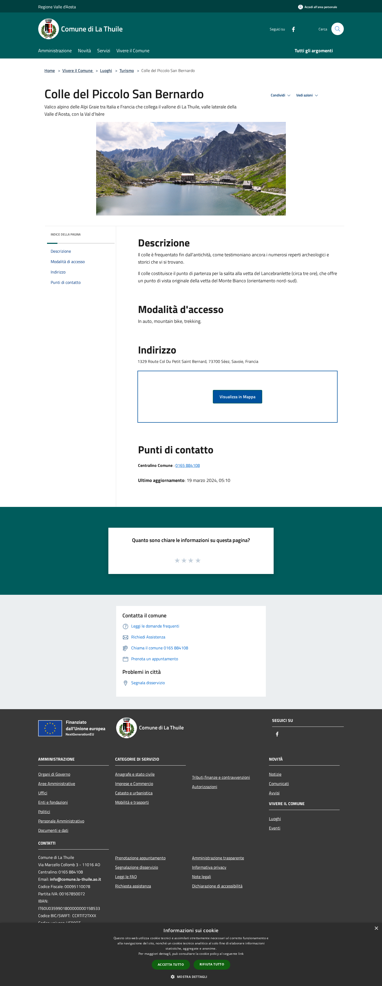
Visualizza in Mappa (237, 397)
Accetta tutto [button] (171, 964)
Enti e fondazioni (53, 802)
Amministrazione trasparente (218, 858)
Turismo (127, 70)
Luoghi (106, 70)
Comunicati (279, 783)
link (240, 953)
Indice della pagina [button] (66, 234)
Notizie (275, 774)
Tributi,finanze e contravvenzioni (221, 777)
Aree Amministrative (56, 783)
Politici (44, 811)
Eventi (274, 828)
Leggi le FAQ (126, 876)
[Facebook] (291, 28)
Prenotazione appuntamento (140, 858)
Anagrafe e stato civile (135, 774)
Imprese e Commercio (134, 783)
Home (49, 70)
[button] (191, 977)
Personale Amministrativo (61, 821)
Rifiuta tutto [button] (212, 964)
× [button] (376, 928)
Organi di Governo (54, 774)
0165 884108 (187, 465)
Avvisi (274, 793)
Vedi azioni (304, 95)
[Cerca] (337, 29)
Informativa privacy (209, 867)
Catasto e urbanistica (134, 793)
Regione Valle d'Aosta (57, 7)
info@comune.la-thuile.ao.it (75, 879)
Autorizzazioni (204, 786)
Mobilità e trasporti (132, 802)
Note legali (201, 876)
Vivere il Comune (78, 70)
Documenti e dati (53, 830)
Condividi (278, 95)
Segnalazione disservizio (136, 867)
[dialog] (191, 954)
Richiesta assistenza (133, 886)
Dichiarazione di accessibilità (217, 886)
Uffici (42, 793)
